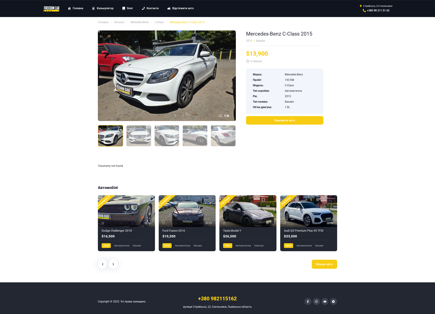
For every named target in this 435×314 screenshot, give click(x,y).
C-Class (159, 22)
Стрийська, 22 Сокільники (377, 6)
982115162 (217, 299)
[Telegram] (333, 301)
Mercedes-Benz (140, 22)
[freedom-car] (51, 8)
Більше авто (324, 264)
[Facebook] (307, 301)
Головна (103, 22)
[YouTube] (324, 301)
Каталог (119, 22)
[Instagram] (316, 301)
